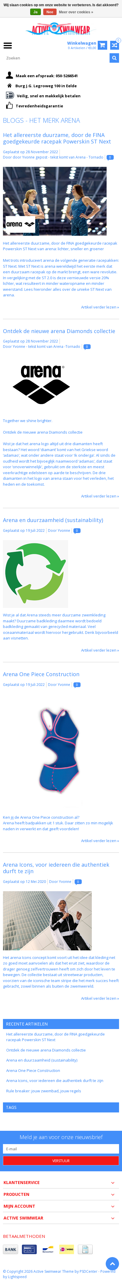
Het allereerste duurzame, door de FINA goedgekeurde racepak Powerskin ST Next (57, 138)
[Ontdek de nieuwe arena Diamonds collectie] (41, 358)
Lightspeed (17, 1276)
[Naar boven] (112, 1263)
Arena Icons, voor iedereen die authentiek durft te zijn (56, 868)
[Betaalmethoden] (10, 1249)
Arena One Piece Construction (41, 674)
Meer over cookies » (76, 12)
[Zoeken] (114, 58)
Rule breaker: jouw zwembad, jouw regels (43, 1091)
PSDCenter (88, 1271)
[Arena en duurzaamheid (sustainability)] (35, 542)
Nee (49, 12)
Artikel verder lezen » (100, 307)
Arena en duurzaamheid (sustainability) (53, 520)
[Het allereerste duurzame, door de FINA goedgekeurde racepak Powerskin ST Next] (55, 169)
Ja (35, 12)
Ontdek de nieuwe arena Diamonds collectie (59, 331)
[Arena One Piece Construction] (61, 697)
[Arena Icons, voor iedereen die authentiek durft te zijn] (47, 894)
